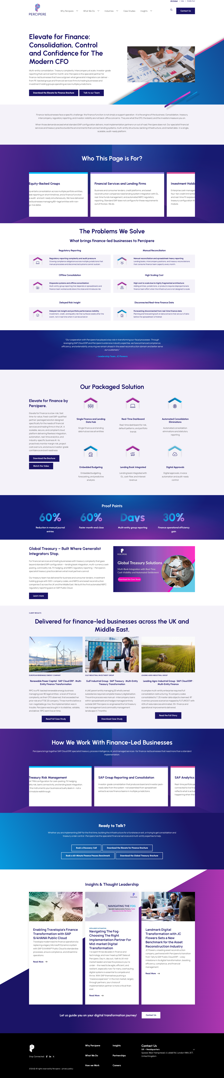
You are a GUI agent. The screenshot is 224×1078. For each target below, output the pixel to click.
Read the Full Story (168, 715)
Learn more (38, 596)
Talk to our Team (91, 93)
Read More (38, 961)
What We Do (89, 11)
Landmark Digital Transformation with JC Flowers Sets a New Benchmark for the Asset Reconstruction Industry (164, 937)
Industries (109, 11)
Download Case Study (112, 719)
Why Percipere (67, 11)
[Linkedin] (50, 1057)
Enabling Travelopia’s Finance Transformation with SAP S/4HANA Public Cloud (55, 933)
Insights (144, 11)
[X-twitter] (53, 1057)
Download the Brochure (44, 458)
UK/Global (174, 1)
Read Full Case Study (56, 719)
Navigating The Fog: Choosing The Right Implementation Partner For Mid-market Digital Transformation (110, 939)
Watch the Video (41, 466)
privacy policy (67, 1068)
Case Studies (129, 11)
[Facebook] (47, 1057)
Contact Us (185, 11)
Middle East (191, 1)
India (182, 1)
